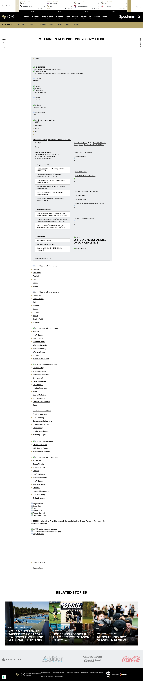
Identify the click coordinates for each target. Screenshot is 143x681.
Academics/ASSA (39, 371)
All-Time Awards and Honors (84, 219)
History (93, 145)
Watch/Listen (47, 17)
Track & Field (38, 319)
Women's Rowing (39, 349)
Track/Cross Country (41, 359)
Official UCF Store (40, 445)
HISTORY (44, 140)
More (67, 24)
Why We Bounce (100, 17)
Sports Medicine (39, 398)
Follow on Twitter (80, 195)
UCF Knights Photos (40, 448)
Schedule (21, 24)
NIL (90, 17)
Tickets (84, 17)
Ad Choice (81, 521)
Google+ (36, 405)
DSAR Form (84, 672)
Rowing (36, 306)
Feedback (43, 523)
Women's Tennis (39, 342)
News (60, 24)
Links (32, 11)
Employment (38, 378)
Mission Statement (40, 388)
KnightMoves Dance (40, 431)
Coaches (43, 24)
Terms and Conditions (72, 672)
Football (36, 276)
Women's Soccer (39, 352)
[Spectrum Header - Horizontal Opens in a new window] (127, 16)
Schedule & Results (99, 143)
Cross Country (38, 299)
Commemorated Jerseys (42, 421)
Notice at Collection (47, 676)
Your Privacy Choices (96, 672)
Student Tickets (39, 467)
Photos (81, 145)
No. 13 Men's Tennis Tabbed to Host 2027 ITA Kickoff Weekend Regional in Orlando (26, 636)
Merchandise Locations (41, 452)
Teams (26, 17)
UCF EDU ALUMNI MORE (56, 140)
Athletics (59, 17)
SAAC (35, 392)
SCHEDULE (38, 125)
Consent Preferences (58, 672)
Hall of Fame (38, 385)
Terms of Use (91, 521)
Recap (37, 147)
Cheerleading (38, 428)
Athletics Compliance (41, 375)
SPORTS (37, 58)
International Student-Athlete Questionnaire (89, 203)
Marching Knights (39, 435)
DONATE (36, 92)
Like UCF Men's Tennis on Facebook (86, 191)
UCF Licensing (38, 418)
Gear (34, 115)
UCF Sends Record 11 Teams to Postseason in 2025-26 (71, 637)
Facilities (87, 145)
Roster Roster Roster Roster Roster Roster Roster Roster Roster (54, 73)
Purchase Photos (80, 199)
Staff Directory (38, 368)
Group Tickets (38, 464)
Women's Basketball (40, 345)
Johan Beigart (42, 180)
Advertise (35, 523)
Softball (36, 312)
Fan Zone (35, 17)
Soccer (35, 283)
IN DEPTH (68, 140)
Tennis (35, 286)
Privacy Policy (70, 521)
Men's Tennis (38, 338)
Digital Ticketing (39, 495)
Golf (34, 279)
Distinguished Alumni (41, 424)
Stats (51, 24)
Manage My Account (41, 491)
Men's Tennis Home (80, 143)
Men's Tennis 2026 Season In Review (112, 639)
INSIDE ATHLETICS (39, 107)
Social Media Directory (41, 402)
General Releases (39, 381)
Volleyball (36, 322)
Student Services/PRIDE (42, 411)
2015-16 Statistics (81, 172)
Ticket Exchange (39, 498)
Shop (68, 17)
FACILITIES (43, 92)
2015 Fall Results (80, 156)
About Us (101, 521)
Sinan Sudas (42, 169)
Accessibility (59, 676)
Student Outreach (40, 414)
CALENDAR (79, 73)
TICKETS (36, 81)
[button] (129, 6)
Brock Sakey (42, 186)
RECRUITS (36, 100)
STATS (37, 131)
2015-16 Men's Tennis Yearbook (85, 176)
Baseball (36, 269)
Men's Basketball (39, 474)
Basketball (37, 273)
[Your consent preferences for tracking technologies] (4, 677)
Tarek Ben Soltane (44, 175)
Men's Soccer (38, 335)
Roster (32, 24)
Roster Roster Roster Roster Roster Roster (47, 69)
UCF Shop (100, 145)
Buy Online (37, 461)
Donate (75, 17)
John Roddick (87, 152)
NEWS (37, 128)
